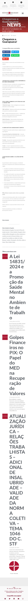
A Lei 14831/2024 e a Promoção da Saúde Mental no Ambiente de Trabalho (17, 287)
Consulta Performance (21, 6)
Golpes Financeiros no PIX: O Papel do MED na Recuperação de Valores (17, 365)
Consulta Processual (13, 6)
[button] (22, 13)
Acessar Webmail (5, 6)
